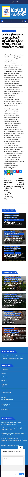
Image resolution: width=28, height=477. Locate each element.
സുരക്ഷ (5, 279)
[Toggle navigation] (13, 21)
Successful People (8, 330)
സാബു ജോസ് (14, 217)
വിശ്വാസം (4, 377)
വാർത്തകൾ (4, 369)
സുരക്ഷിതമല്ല (7, 281)
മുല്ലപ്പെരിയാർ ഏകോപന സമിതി (10, 294)
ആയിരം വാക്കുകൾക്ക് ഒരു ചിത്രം (10, 445)
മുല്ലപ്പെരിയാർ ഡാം (8, 296)
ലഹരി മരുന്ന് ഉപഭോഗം (15, 246)
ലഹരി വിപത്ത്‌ (6, 248)
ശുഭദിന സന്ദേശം (6, 392)
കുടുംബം (3, 397)
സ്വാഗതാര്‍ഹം (16, 236)
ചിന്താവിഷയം (17, 315)
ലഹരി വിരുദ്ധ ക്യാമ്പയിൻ (15, 248)
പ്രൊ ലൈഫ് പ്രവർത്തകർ (9, 231)
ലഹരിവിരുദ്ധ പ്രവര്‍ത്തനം (9, 250)
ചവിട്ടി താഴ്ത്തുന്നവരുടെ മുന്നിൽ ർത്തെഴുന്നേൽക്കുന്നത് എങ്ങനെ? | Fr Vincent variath (14, 440)
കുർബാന (4, 386)
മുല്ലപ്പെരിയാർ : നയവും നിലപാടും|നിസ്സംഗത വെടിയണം (14, 302)
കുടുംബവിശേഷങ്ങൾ (7, 399)
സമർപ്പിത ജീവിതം (7, 217)
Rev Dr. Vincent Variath (9, 313)
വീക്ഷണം (3, 373)
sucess (15, 330)
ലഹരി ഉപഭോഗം (7, 246)
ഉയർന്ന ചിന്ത (17, 313)
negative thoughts (8, 311)
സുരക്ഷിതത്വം (19, 279)
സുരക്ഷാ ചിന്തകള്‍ (11, 279)
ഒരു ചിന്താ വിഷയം (7, 315)
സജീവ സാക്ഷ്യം (16, 215)
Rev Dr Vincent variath (9, 328)
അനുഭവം (4, 380)
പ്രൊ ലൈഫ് (5, 409)
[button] (22, 21)
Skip (16, 474)
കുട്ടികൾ (5, 277)
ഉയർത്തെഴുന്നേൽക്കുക (8, 332)
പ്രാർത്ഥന (4, 384)
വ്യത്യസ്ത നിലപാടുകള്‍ (17, 296)
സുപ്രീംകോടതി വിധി (8, 236)
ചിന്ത (13, 315)
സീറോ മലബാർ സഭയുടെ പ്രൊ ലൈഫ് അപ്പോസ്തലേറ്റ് (11, 219)
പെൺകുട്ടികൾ (11, 277)
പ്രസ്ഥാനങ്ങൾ (5, 404)
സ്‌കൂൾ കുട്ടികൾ (14, 281)
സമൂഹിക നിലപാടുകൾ (8, 298)
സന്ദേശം (3, 391)
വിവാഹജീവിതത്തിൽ (7, 215)
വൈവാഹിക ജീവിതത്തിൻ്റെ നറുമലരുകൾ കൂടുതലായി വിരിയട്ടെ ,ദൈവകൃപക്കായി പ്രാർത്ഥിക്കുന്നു (8, 190)
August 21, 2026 (9, 288)
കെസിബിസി (4, 406)
